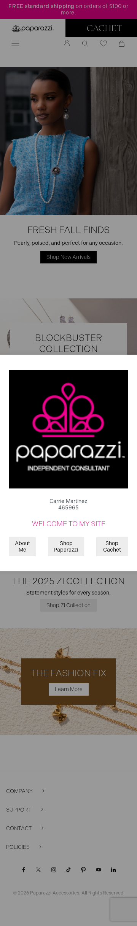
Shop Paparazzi (66, 546)
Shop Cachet (112, 546)
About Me (22, 546)
